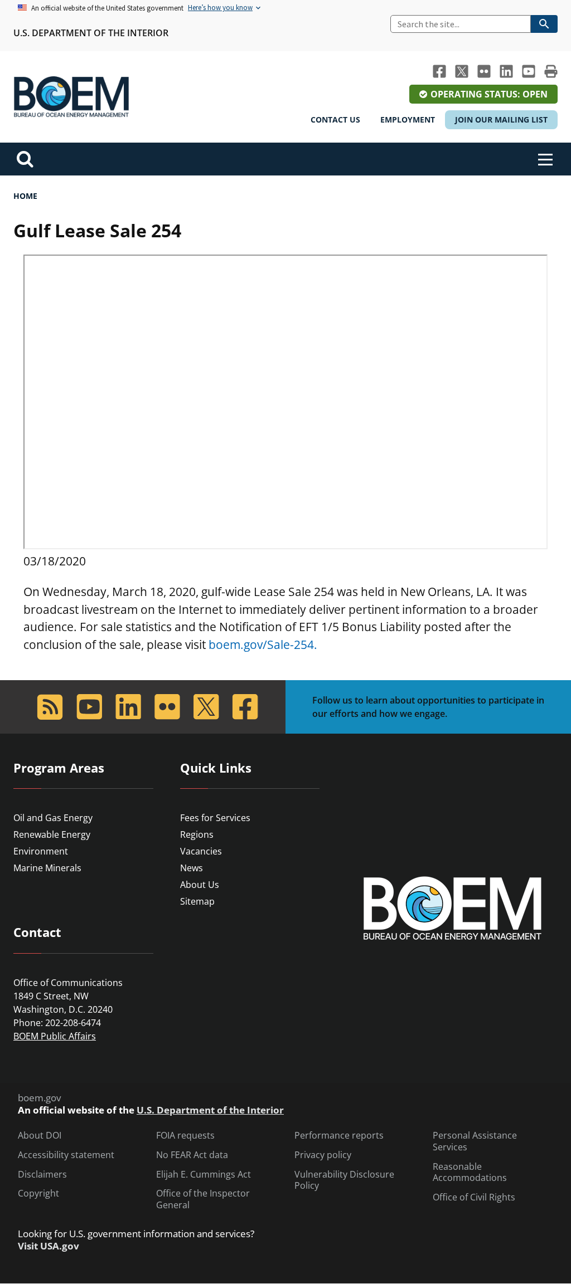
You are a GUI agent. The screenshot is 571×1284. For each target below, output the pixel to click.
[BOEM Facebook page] (439, 71)
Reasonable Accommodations (470, 1172)
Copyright (38, 1193)
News (191, 868)
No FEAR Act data (192, 1155)
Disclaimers (42, 1174)
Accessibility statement (66, 1155)
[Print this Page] (551, 71)
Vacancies (201, 851)
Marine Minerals (47, 868)
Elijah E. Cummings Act (203, 1174)
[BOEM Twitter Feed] (461, 71)
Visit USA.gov (48, 1246)
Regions (197, 834)
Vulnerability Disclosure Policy (344, 1180)
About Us (199, 884)
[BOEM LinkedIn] (506, 71)
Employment (407, 119)
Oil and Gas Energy (53, 818)
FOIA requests (185, 1135)
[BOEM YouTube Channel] (528, 71)
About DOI (39, 1135)
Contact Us (335, 119)
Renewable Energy (51, 834)
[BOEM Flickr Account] (484, 71)
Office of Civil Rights (474, 1197)
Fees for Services (215, 818)
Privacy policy (322, 1155)
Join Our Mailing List (501, 119)
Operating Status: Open (489, 94)
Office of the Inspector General (203, 1199)
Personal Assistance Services (475, 1141)
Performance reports (339, 1135)
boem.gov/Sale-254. (263, 644)
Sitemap (197, 901)
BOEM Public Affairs (54, 1036)
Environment (40, 851)
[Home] (71, 97)
